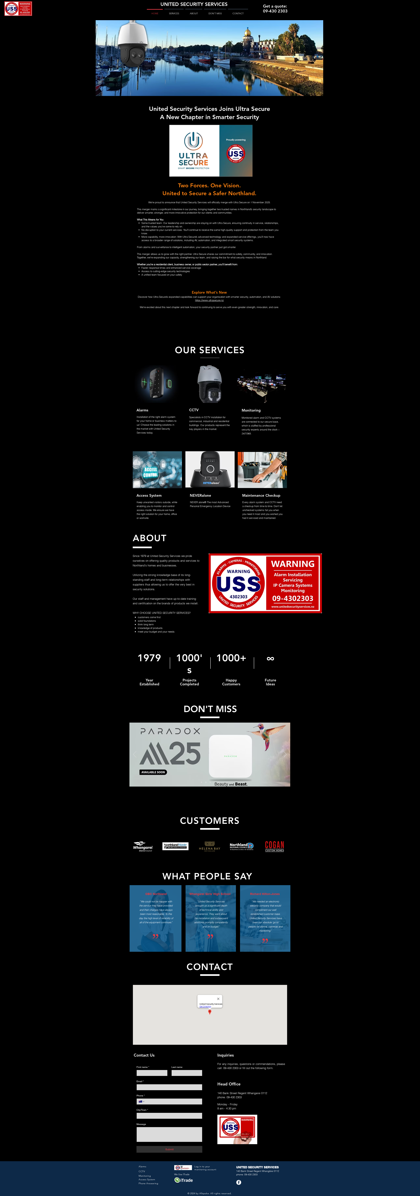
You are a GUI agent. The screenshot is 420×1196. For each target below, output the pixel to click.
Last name (176, 1067)
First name (142, 1067)
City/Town (142, 1110)
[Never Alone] (210, 782)
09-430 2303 (230, 1068)
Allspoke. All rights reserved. (215, 1193)
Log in (198, 1166)
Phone (140, 1095)
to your (206, 1166)
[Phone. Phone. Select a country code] (142, 1101)
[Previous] (134, 754)
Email (140, 1081)
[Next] (285, 754)
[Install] (214, 782)
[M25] (201, 782)
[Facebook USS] (238, 1182)
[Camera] (205, 782)
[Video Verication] (218, 782)
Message (141, 1124)
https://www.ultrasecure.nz (209, 300)
